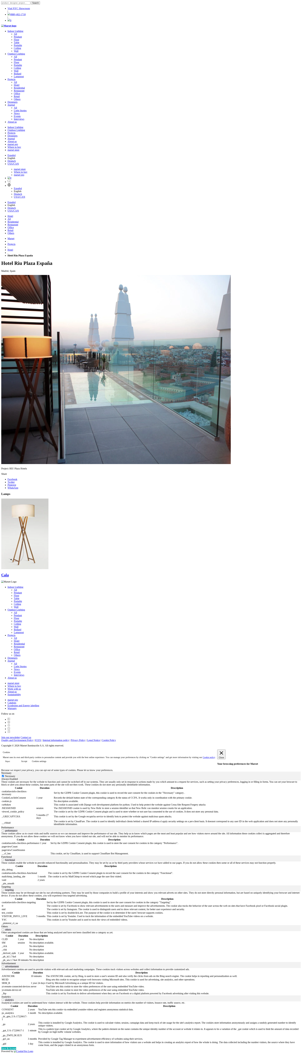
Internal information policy (56, 740)
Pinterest (12, 485)
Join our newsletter (10, 737)
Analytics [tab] (6, 996)
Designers (12, 102)
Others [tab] (4, 926)
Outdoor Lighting (16, 53)
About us (12, 122)
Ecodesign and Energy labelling (23, 705)
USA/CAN (13, 163)
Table (16, 42)
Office (17, 93)
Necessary (10, 776)
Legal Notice (93, 740)
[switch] (3, 830)
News (17, 113)
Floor (16, 39)
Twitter (11, 482)
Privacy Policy (78, 740)
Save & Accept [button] (8, 1048)
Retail (17, 96)
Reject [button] (7, 761)
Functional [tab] (6, 856)
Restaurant (19, 90)
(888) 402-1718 (18, 14)
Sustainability (14, 694)
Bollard (17, 73)
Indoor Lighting (15, 31)
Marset (11, 238)
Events (17, 116)
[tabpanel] (151, 803)
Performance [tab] (7, 827)
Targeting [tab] (6, 886)
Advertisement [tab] (8, 963)
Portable (18, 45)
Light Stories (20, 110)
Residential (19, 88)
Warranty (12, 708)
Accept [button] (24, 761)
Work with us (14, 688)
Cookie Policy (109, 740)
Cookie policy (209, 757)
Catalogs (12, 702)
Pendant (18, 36)
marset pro (13, 144)
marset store (13, 150)
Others (17, 99)
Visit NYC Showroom (19, 8)
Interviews (19, 119)
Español (12, 155)
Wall (16, 51)
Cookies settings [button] (39, 761)
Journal (11, 105)
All (15, 34)
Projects (11, 79)
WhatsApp (13, 487)
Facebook (12, 479)
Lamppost (19, 76)
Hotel (16, 85)
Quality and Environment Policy (17, 740)
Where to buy (14, 147)
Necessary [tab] (6, 773)
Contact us (26, 737)
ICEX (38, 740)
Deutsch (12, 161)
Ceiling (17, 48)
